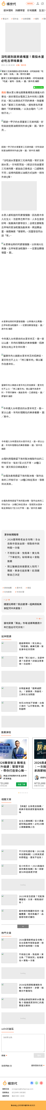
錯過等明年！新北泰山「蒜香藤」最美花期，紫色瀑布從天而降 (31, 646)
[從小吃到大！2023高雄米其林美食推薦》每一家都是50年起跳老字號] (9, 869)
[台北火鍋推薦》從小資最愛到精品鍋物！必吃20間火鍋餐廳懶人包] (9, 824)
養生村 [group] (5, 18)
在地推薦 (32, 10)
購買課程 (30, 3)
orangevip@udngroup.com (22, 1089)
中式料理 (20, 591)
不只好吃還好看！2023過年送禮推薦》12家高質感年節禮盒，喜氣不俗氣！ (31, 854)
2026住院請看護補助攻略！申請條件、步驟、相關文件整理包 (31, 987)
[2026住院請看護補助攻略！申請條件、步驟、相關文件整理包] (9, 988)
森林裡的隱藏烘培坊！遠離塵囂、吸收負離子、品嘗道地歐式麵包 (31, 913)
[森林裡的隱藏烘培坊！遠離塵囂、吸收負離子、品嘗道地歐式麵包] (9, 914)
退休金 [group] (16, 18)
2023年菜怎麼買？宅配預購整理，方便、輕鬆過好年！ (31, 899)
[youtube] (41, 1083)
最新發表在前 (37, 1065)
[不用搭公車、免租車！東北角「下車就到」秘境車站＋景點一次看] (9, 958)
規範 (3, 1055)
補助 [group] (37, 18)
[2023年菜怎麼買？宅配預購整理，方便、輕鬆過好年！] (9, 900)
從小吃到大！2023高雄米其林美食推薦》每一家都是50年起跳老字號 (31, 868)
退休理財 (8, 10)
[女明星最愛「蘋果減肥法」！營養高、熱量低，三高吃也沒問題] (9, 692)
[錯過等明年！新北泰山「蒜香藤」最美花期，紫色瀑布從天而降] (9, 647)
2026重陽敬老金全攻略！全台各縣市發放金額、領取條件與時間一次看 (31, 942)
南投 (29, 587)
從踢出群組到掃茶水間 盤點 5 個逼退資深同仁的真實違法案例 (31, 1002)
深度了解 (32, 784)
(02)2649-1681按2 (19, 1092)
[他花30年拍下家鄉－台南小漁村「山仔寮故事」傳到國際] (9, 706)
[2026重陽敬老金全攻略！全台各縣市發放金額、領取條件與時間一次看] (9, 943)
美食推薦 (8, 587)
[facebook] (31, 1083)
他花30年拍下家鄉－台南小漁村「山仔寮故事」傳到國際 (31, 705)
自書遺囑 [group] (27, 18)
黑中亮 (19, 587)
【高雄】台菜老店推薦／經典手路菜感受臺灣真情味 (31, 809)
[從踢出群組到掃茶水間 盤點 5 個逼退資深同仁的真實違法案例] (9, 1003)
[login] (37, 3)
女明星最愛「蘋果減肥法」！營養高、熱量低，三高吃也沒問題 (31, 691)
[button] (42, 3)
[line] (36, 1083)
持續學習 (20, 10)
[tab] (18, 792)
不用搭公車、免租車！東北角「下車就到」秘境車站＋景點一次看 (31, 957)
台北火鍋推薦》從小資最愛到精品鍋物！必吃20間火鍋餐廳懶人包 (31, 823)
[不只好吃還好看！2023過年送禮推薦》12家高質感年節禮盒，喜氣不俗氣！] (9, 855)
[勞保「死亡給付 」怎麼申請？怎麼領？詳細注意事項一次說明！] (9, 661)
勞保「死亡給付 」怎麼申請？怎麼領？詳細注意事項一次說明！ (31, 660)
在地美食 (8, 591)
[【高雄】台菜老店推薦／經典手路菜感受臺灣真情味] (9, 810)
